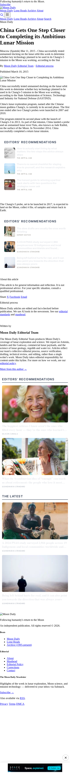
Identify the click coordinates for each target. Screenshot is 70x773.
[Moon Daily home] (8, 7)
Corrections (13, 667)
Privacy (4, 703)
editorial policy (8, 363)
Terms (12, 703)
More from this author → (13, 369)
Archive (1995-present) (19, 644)
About (40, 10)
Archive (31, 10)
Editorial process (45, 65)
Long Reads (20, 10)
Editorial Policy (15, 664)
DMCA (20, 703)
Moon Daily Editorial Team (18, 65)
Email (24, 296)
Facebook (15, 296)
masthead (20, 314)
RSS (22, 698)
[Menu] (7, 14)
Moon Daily (6, 10)
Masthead (12, 661)
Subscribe (5, 4)
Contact (11, 670)
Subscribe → (7, 692)
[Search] (2, 15)
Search (47, 18)
